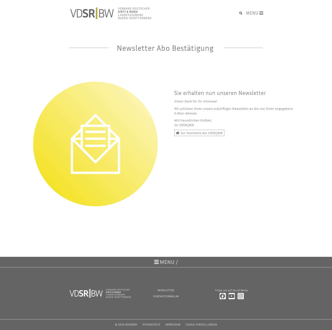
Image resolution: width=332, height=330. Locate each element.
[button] (240, 13)
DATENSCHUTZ (151, 324)
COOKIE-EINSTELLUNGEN (201, 324)
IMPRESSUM (172, 324)
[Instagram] (241, 296)
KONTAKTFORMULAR (166, 296)
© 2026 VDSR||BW (126, 324)
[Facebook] (223, 296)
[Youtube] (232, 296)
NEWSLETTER (166, 290)
